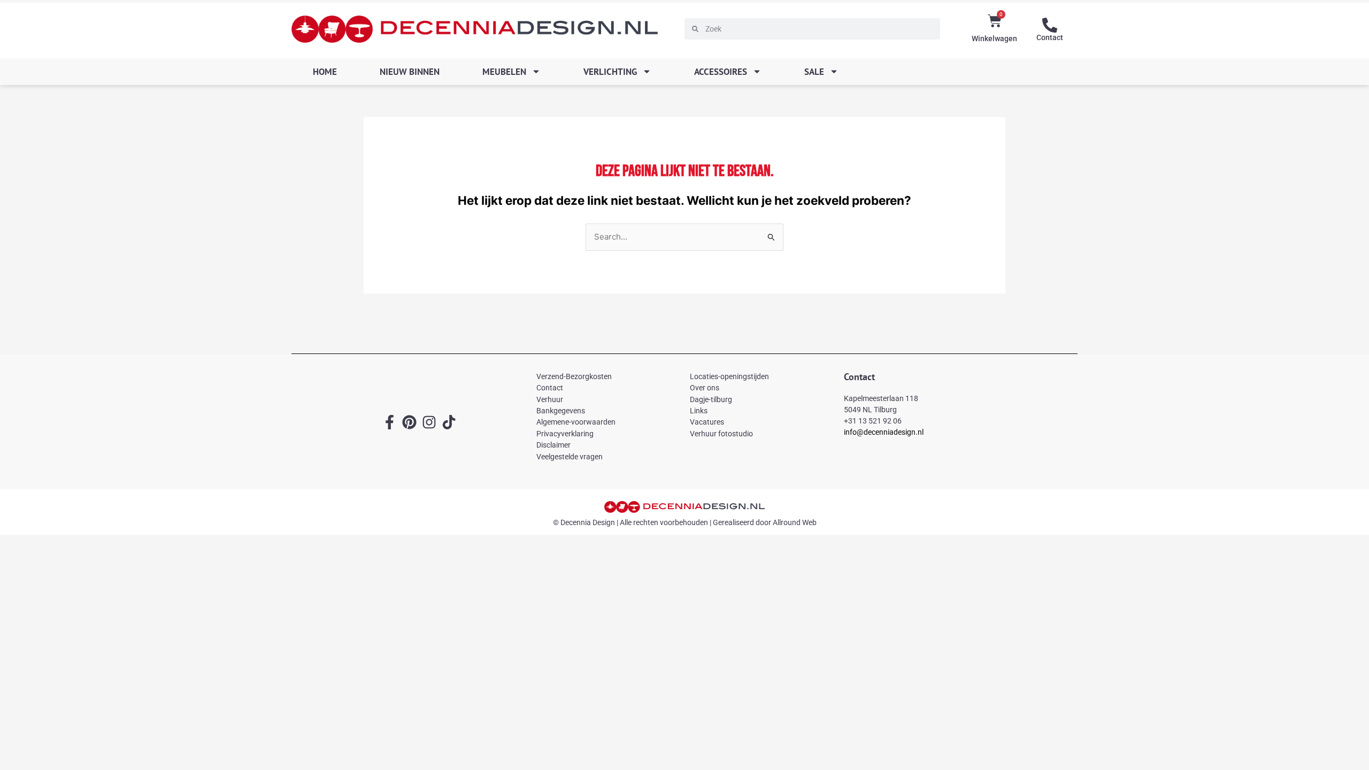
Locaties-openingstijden (729, 376)
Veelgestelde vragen (569, 456)
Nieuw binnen (410, 72)
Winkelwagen (994, 38)
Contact (1049, 37)
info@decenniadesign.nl (884, 432)
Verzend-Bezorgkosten (574, 376)
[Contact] (1049, 25)
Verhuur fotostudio (721, 433)
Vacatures (707, 422)
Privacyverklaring (565, 433)
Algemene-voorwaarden (576, 422)
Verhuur (549, 399)
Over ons (704, 387)
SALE (814, 72)
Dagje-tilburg (711, 399)
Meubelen (504, 72)
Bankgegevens (560, 410)
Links (698, 410)
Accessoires (720, 72)
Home (325, 72)
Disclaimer (553, 445)
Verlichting (610, 72)
